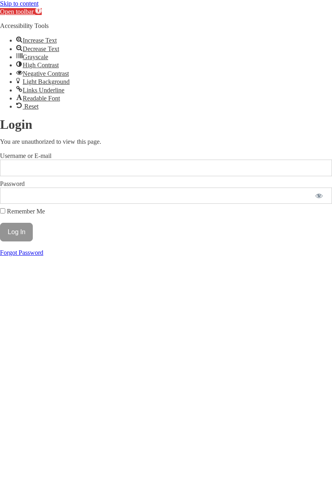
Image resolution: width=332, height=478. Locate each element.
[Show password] (319, 196)
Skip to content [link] (19, 3)
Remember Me (25, 211)
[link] (21, 11)
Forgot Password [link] (21, 252)
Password (12, 183)
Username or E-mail (25, 155)
